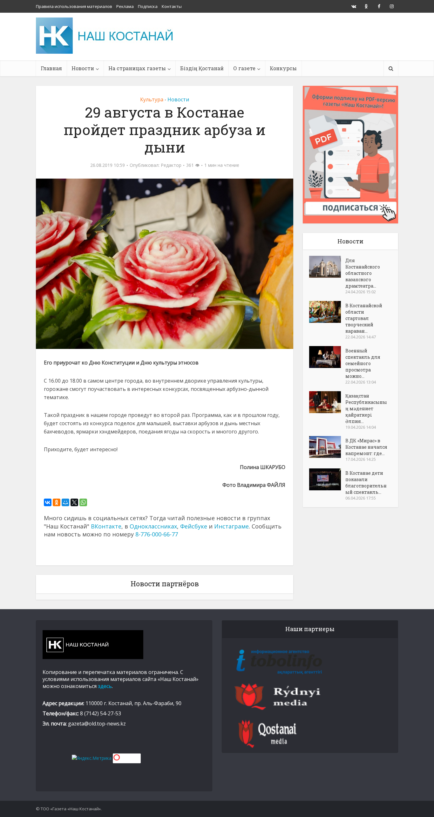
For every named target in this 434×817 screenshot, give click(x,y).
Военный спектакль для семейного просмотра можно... (362, 363)
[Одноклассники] (56, 502)
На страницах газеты (137, 68)
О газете (244, 68)
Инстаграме (231, 526)
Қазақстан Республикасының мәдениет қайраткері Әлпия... (366, 408)
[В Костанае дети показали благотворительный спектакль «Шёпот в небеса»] (327, 479)
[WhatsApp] (83, 502)
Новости (82, 68)
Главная (51, 68)
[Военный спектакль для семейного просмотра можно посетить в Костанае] (327, 357)
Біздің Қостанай (202, 68)
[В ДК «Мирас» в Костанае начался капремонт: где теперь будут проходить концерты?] (327, 447)
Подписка (148, 6)
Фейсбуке (193, 526)
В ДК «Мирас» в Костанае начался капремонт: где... (366, 447)
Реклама (125, 6)
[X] (74, 502)
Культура (151, 99)
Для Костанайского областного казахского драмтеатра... (362, 273)
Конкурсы (283, 68)
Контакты (172, 6)
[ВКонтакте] (47, 502)
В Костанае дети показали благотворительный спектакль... (366, 482)
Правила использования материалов (74, 6)
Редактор (171, 165)
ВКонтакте (106, 526)
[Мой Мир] (65, 502)
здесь (105, 686)
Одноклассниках (153, 526)
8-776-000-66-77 (156, 534)
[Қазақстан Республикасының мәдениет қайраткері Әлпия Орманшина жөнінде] (327, 402)
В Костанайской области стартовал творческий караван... (363, 318)
